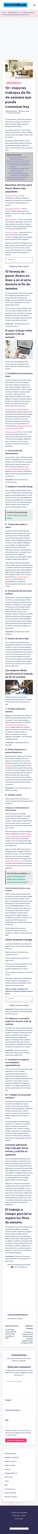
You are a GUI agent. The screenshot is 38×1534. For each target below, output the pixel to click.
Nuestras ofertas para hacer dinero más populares (18, 158)
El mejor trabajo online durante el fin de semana (20, 165)
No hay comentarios (14, 113)
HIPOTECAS (8, 1477)
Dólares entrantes (11, 219)
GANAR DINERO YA (13, 83)
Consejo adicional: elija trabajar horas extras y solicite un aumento (19, 174)
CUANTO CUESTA (10, 1461)
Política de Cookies (19, 1515)
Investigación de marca (12, 208)
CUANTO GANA (9, 1465)
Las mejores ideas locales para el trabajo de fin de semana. (19, 169)
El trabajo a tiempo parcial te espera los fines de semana (17, 178)
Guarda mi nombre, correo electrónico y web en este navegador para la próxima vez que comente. (18, 1433)
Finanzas (7, 1469)
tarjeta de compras (11, 232)
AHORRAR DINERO (10, 1454)
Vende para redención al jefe (14, 861)
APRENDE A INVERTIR (11, 1457)
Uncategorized (9, 1489)
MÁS (5, 1485)
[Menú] (34, 5)
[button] (14, 1318)
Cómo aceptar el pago (16, 172)
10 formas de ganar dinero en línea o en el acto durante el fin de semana (18, 162)
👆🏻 (19, 262)
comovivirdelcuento (17, 1314)
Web (6, 1420)
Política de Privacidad (19, 1513)
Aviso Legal (19, 1519)
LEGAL (6, 1481)
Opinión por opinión (11, 195)
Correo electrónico (13, 1410)
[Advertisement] (19, 37)
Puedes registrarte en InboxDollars (16, 409)
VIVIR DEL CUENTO (10, 1497)
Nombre (8, 1400)
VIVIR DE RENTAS (10, 1493)
